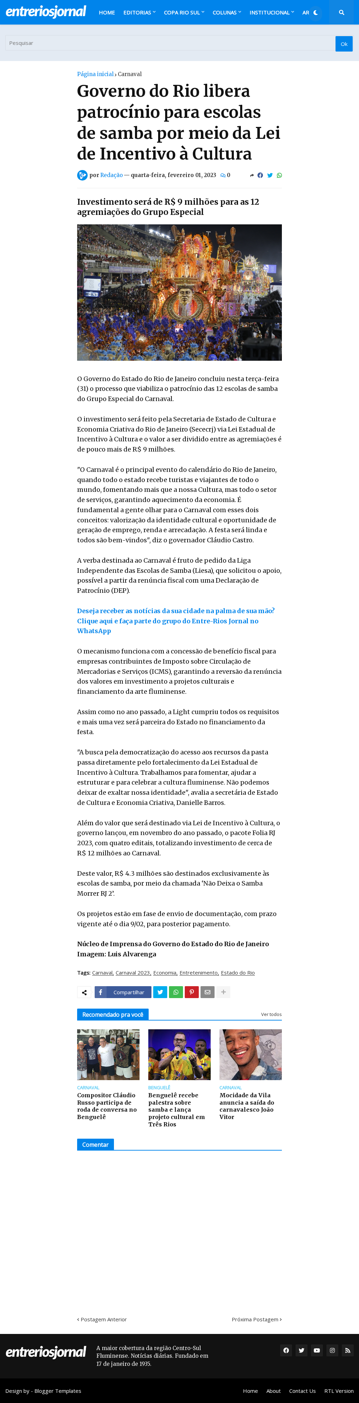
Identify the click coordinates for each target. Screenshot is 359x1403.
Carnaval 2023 (133, 973)
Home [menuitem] (107, 12)
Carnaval (130, 74)
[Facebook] (260, 175)
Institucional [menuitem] (270, 12)
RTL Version (339, 1390)
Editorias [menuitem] (137, 12)
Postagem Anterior (104, 1319)
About (273, 1390)
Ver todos (271, 1014)
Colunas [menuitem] (225, 12)
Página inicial (95, 74)
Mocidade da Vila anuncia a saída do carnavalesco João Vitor (246, 1106)
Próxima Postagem (255, 1319)
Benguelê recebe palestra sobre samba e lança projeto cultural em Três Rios (176, 1110)
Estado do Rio (238, 973)
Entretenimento (199, 973)
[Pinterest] (192, 992)
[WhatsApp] (279, 175)
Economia (164, 973)
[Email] (208, 992)
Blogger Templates (57, 1390)
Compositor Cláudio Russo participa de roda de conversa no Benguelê (107, 1106)
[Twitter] (270, 175)
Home (250, 1390)
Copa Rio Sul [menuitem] (182, 12)
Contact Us (302, 1390)
